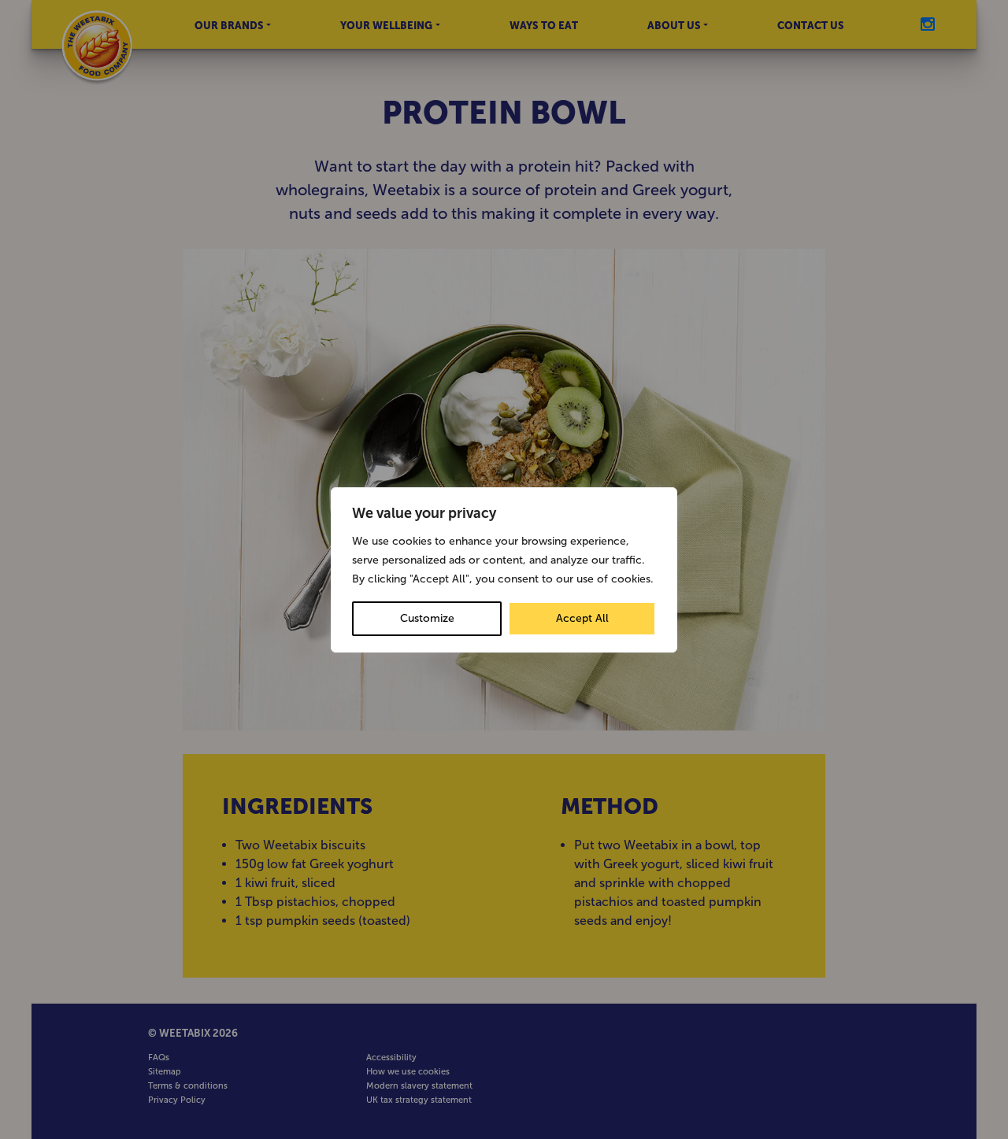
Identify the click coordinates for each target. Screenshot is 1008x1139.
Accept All (582, 618)
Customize (427, 618)
